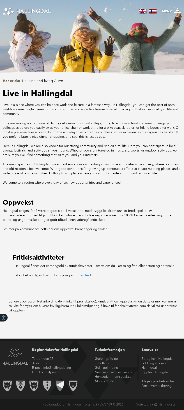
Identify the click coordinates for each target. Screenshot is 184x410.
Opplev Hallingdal (155, 372)
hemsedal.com (123, 377)
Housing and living (37, 81)
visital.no (107, 381)
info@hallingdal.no (57, 368)
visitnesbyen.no (122, 372)
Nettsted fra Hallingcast (155, 404)
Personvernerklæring (157, 386)
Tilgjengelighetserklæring (161, 381)
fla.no (106, 363)
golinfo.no (110, 368)
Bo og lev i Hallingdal (158, 359)
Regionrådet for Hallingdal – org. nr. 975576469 (77, 404)
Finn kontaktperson (46, 372)
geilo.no (112, 359)
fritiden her (82, 275)
